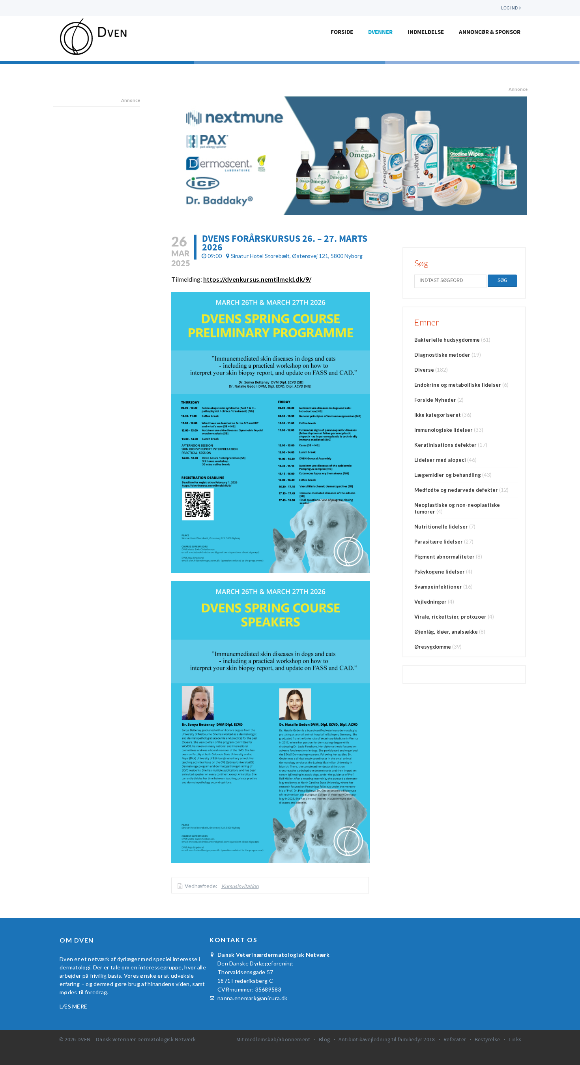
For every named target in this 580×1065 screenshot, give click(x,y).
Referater (454, 1040)
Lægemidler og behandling (447, 475)
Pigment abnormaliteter (444, 556)
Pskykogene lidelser (439, 571)
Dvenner (380, 32)
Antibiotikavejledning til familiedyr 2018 (387, 1040)
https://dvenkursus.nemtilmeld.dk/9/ (257, 279)
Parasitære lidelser (438, 541)
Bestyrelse (487, 1040)
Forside (342, 32)
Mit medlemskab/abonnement (273, 1040)
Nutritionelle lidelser (441, 526)
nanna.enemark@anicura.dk (252, 998)
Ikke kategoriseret (437, 415)
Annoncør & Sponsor (489, 32)
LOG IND (509, 8)
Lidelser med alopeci (440, 460)
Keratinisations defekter (445, 445)
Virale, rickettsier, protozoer (450, 616)
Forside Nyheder (435, 400)
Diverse (424, 370)
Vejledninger (430, 601)
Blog (324, 1040)
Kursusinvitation (239, 886)
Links (515, 1040)
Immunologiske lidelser (443, 430)
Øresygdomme (432, 647)
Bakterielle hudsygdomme (447, 340)
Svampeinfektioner (438, 586)
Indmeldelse (426, 32)
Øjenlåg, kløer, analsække (446, 631)
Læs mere (73, 1006)
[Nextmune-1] (349, 155)
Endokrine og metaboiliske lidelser (457, 385)
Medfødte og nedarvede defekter (456, 490)
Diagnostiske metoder (442, 355)
